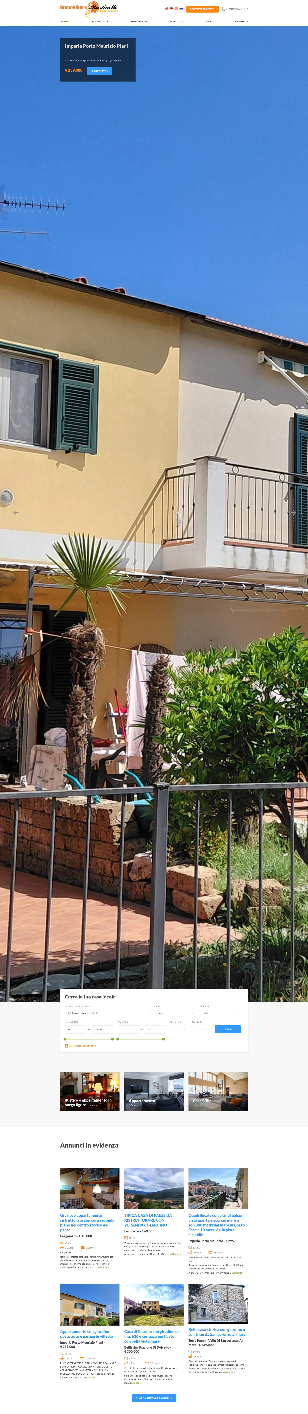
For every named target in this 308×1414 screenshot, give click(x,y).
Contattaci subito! (202, 9)
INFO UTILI (176, 21)
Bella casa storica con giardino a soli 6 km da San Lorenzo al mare (216, 1332)
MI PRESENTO (139, 21)
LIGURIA (240, 21)
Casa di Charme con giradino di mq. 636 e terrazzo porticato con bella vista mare (151, 1336)
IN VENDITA (98, 21)
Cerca (228, 1029)
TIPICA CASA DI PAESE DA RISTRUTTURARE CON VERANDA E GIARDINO (148, 1220)
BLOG (209, 21)
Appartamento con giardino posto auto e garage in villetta (86, 1334)
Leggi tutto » (103, 1267)
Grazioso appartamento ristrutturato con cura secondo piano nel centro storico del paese (87, 1222)
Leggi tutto (99, 71)
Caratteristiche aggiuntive (83, 1045)
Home (64, 21)
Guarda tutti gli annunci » (154, 1398)
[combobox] (175, 1013)
